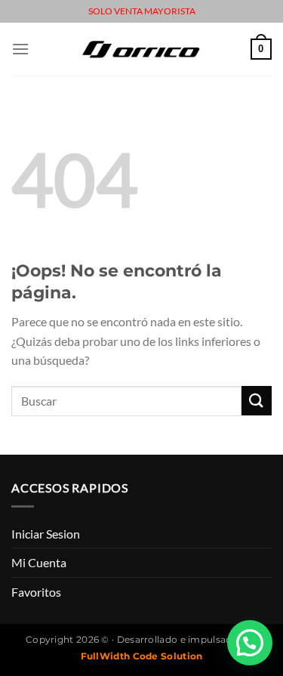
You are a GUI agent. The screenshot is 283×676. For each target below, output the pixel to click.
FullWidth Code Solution (142, 656)
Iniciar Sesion (45, 533)
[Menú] (20, 48)
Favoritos (36, 592)
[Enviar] (256, 400)
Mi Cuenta (38, 562)
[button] (249, 642)
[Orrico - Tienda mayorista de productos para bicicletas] (142, 48)
